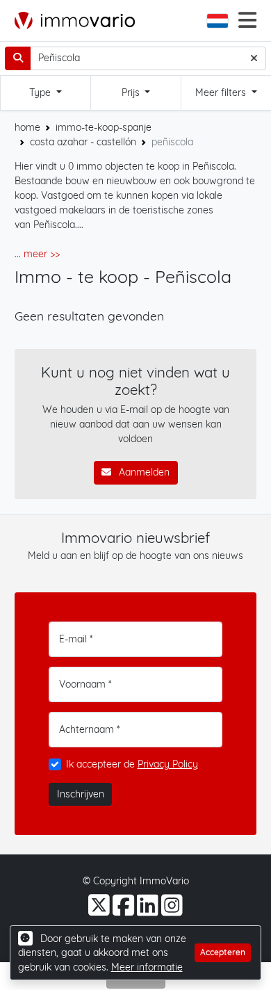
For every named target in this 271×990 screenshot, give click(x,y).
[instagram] (172, 910)
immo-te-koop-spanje (103, 127)
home (27, 127)
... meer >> (37, 254)
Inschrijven (80, 794)
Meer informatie (147, 967)
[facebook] (125, 910)
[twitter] (100, 910)
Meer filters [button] (222, 92)
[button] (218, 21)
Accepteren (222, 952)
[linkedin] (149, 910)
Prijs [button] (132, 92)
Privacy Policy (168, 764)
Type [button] (41, 92)
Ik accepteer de (132, 764)
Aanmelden (143, 472)
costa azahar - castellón (83, 142)
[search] (18, 58)
